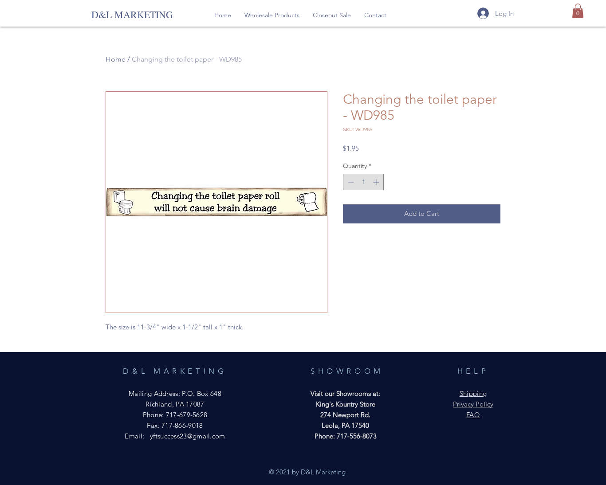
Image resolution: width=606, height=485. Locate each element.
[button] (272, 15)
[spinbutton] (363, 182)
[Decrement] (349, 182)
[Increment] (376, 182)
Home (116, 59)
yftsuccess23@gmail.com (187, 436)
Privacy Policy (473, 404)
